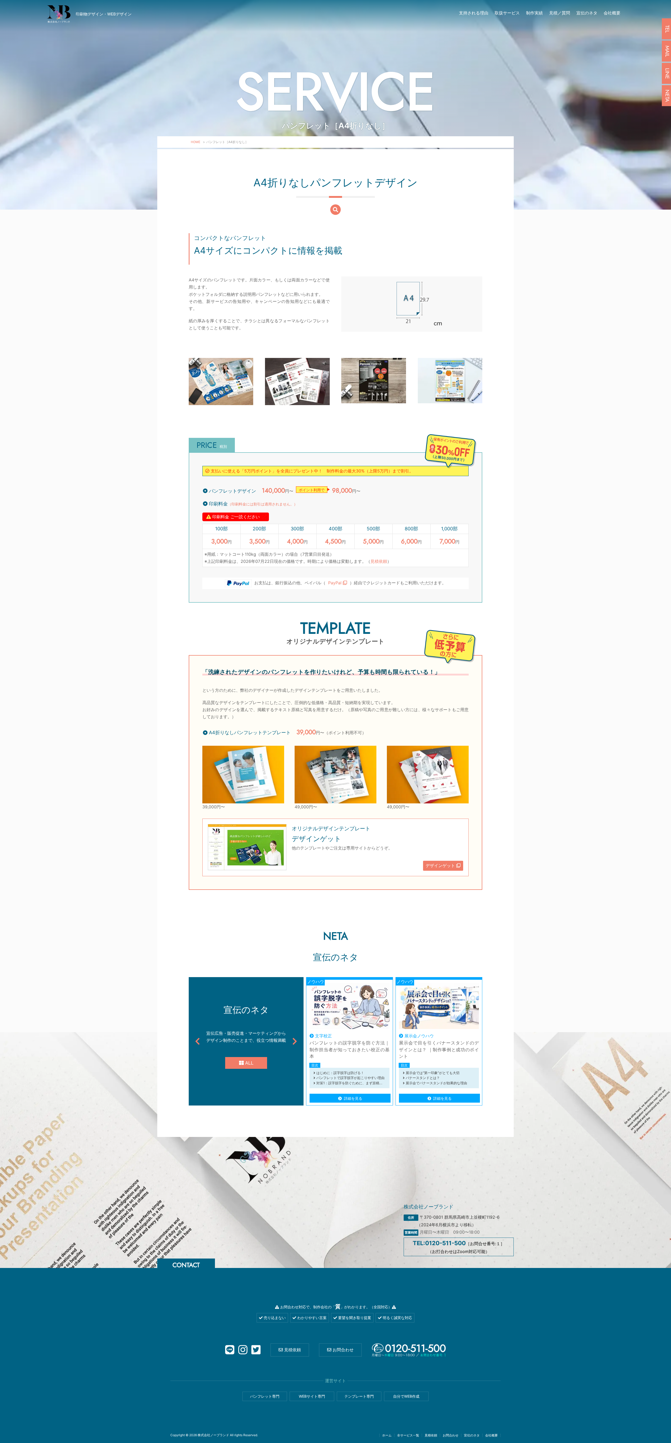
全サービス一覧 (408, 1435)
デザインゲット (441, 865)
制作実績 (534, 12)
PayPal (335, 582)
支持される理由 (473, 12)
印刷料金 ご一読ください (235, 516)
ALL (248, 1063)
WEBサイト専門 (312, 1396)
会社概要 (612, 12)
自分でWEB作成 (406, 1396)
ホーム (387, 1435)
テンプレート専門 (359, 1396)
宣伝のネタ (586, 12)
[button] (197, 1041)
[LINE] (229, 1350)
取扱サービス (507, 12)
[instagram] (242, 1350)
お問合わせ (342, 1349)
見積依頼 (378, 561)
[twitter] (256, 1350)
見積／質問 (559, 12)
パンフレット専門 (264, 1396)
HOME (195, 142)
